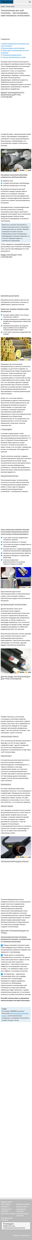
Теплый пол (5, 1206)
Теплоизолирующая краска (11, 55)
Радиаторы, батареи (8, 1213)
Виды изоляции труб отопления (13, 48)
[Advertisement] (16, 28)
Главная (3, 6)
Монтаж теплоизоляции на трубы (14, 57)
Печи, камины (6, 1204)
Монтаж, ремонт (10, 6)
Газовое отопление (23, 1204)
